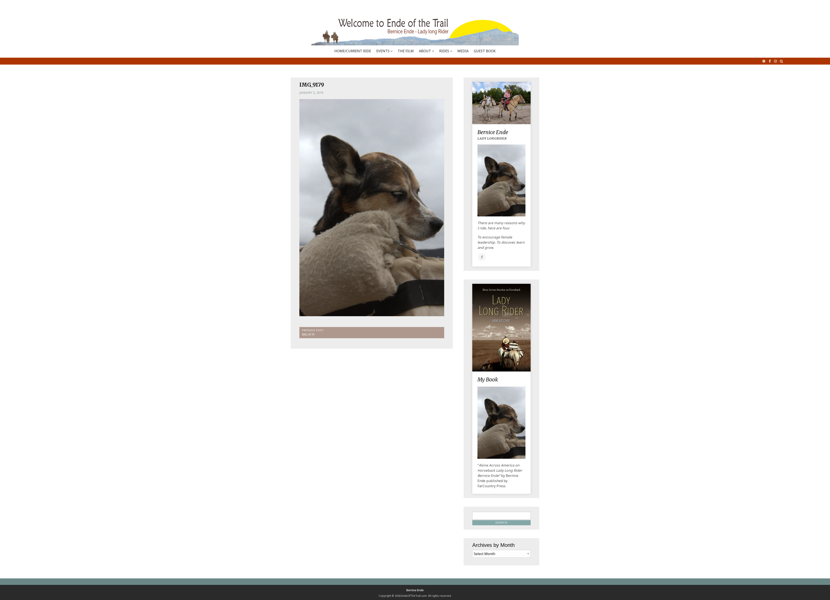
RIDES (444, 51)
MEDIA (463, 51)
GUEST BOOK (485, 51)
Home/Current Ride (352, 51)
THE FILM (406, 51)
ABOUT (425, 51)
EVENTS (382, 51)
